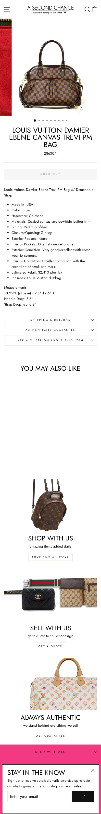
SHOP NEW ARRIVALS (50, 557)
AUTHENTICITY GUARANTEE (50, 330)
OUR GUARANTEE (50, 736)
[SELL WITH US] (50, 595)
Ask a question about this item (50, 340)
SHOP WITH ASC (50, 752)
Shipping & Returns (50, 320)
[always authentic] (50, 684)
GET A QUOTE (50, 646)
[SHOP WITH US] (50, 505)
